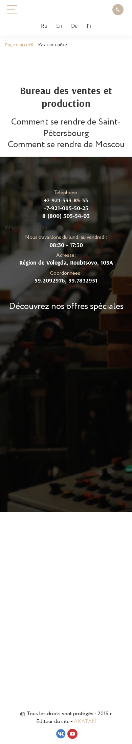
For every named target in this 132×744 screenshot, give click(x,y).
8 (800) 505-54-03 (66, 216)
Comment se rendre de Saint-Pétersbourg (66, 127)
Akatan (85, 721)
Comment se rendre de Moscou (66, 144)
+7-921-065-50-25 (66, 208)
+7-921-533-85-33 (66, 200)
